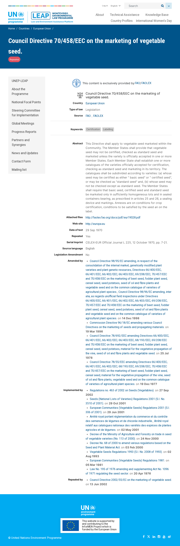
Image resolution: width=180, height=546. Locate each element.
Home (11, 28)
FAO (137, 83)
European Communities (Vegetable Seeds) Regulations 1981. (127, 460)
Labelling (108, 129)
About (100, 15)
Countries (24, 28)
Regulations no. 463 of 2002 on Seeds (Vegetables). (122, 390)
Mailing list (19, 169)
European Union (42, 28)
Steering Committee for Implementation (26, 113)
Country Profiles (122, 21)
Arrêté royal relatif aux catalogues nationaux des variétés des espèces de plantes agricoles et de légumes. (128, 425)
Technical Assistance (124, 15)
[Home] (40, 14)
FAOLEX (146, 83)
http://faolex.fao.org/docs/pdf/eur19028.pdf (113, 217)
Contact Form (21, 161)
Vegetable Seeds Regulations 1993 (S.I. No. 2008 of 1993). (126, 452)
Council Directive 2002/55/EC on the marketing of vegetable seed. (131, 480)
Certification (93, 129)
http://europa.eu (95, 224)
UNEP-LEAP (20, 81)
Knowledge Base (157, 15)
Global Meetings (23, 123)
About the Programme (20, 91)
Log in (105, 5)
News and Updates (25, 153)
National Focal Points (26, 102)
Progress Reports (24, 132)
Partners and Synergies (21, 142)
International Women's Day (154, 21)
